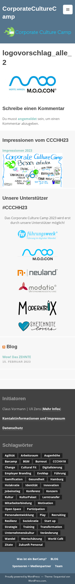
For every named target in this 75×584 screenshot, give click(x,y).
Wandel (10, 539)
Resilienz (11, 521)
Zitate (9, 545)
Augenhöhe (52, 455)
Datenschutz (12, 428)
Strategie (11, 527)
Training (28, 527)
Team (59, 566)
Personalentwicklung (19, 515)
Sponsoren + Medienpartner (31, 566)
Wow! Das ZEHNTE (16, 357)
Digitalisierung (52, 467)
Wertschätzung (31, 539)
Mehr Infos (51, 409)
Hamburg (56, 479)
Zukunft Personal (31, 545)
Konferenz (33, 491)
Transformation (51, 527)
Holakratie (12, 485)
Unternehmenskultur (19, 533)
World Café (55, 539)
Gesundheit (36, 479)
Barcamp (11, 461)
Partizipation (36, 509)
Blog (12, 346)
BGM (26, 461)
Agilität (10, 455)
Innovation (51, 485)
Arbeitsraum (29, 455)
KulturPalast (27, 497)
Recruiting (59, 515)
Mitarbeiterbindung (18, 503)
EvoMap (42, 473)
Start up (50, 521)
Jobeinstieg (12, 491)
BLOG (54, 559)
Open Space (13, 509)
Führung (60, 473)
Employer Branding (18, 473)
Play (43, 515)
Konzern (52, 491)
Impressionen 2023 (17, 150)
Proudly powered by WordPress (22, 576)
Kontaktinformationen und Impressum (33, 418)
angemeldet (27, 119)
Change (10, 467)
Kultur (9, 497)
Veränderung (49, 533)
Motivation (45, 503)
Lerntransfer (51, 497)
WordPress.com (37, 580)
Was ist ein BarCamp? (32, 559)
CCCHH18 (59, 461)
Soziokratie (30, 521)
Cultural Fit (28, 467)
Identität (31, 485)
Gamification (14, 479)
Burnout (41, 461)
